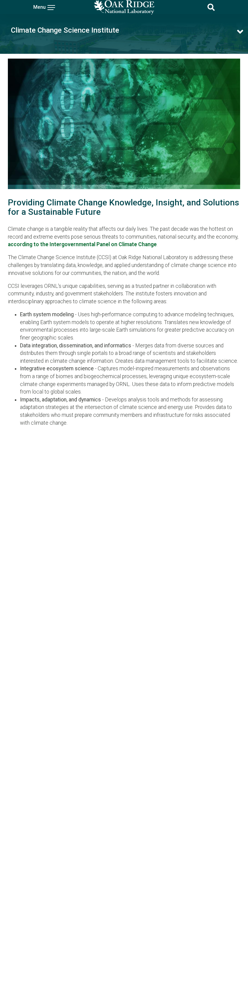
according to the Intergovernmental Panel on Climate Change (82, 244)
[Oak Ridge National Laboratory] (124, 7)
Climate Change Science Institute (65, 30)
